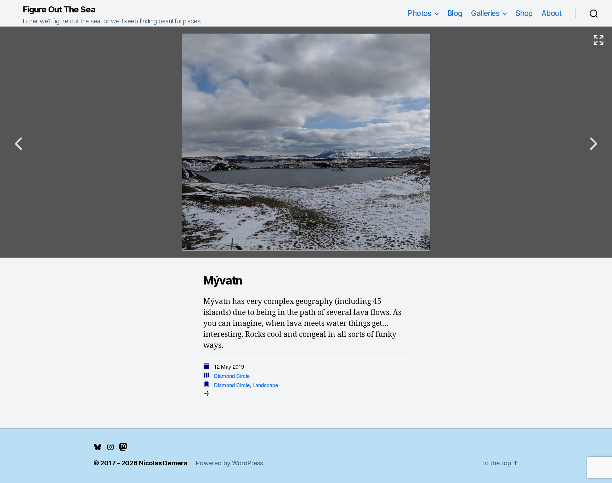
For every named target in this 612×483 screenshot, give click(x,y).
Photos (419, 13)
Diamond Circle (232, 375)
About (551, 13)
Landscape (265, 385)
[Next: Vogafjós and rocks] (593, 143)
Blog (455, 13)
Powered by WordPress (229, 463)
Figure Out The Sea (59, 9)
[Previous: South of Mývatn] (18, 143)
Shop (524, 13)
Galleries (485, 13)
